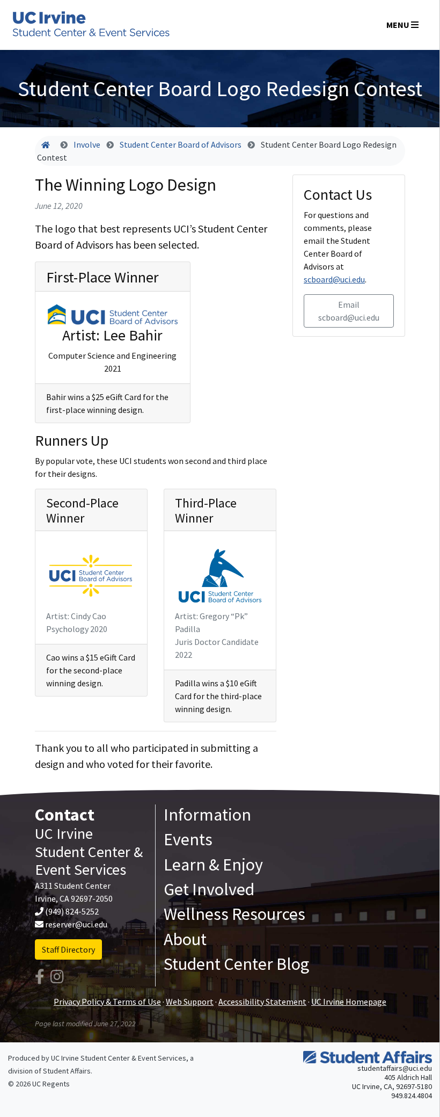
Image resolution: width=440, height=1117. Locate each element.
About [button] (185, 939)
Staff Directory (68, 949)
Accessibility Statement (262, 1001)
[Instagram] (57, 977)
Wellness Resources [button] (234, 914)
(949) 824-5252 (72, 911)
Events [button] (188, 839)
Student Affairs (67, 1071)
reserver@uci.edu (76, 924)
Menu (398, 24)
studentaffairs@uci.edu (394, 1068)
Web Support (190, 1001)
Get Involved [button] (209, 889)
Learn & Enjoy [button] (213, 864)
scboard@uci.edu (334, 279)
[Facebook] (40, 977)
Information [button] (207, 814)
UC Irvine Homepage (348, 1001)
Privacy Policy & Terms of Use (107, 1001)
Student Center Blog (236, 964)
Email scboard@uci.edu (348, 311)
